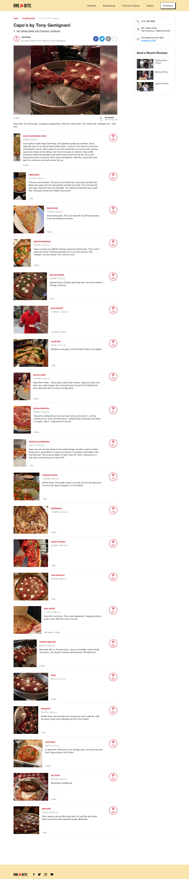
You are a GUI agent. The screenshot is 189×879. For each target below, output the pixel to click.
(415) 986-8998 (148, 21)
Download (168, 5)
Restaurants (109, 5)
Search (150, 5)
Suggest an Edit (148, 40)
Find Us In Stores (130, 5)
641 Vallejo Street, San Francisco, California (38, 31)
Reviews (91, 5)
